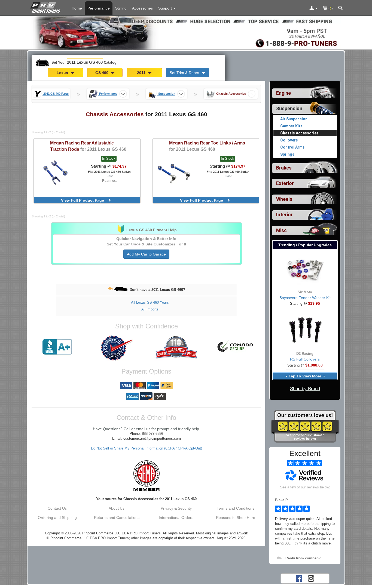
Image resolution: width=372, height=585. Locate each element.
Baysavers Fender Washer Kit (305, 297)
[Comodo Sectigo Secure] (235, 347)
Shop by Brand (305, 388)
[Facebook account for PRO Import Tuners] (299, 578)
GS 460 (102, 72)
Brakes (284, 168)
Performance (98, 8)
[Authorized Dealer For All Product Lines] (116, 348)
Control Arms (292, 147)
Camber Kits (291, 126)
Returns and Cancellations (116, 517)
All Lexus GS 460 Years (150, 302)
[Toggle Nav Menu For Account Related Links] (313, 8)
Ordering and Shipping (57, 517)
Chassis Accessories (299, 133)
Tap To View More (305, 376)
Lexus (63, 72)
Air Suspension (293, 119)
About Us (116, 508)
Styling (121, 8)
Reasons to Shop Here (235, 517)
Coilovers (289, 140)
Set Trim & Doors (185, 72)
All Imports (149, 309)
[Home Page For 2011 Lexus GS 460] (46, 7)
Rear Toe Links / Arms (207, 146)
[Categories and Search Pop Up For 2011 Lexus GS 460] (340, 8)
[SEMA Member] (146, 475)
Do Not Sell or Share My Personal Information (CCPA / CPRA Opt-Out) (146, 448)
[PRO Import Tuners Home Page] (186, 32)
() (330, 8)
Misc (281, 230)
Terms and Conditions (235, 508)
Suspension (289, 108)
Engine (283, 93)
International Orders (176, 517)
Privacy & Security (176, 508)
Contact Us (57, 508)
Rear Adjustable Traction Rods (88, 146)
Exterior (285, 183)
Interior (284, 214)
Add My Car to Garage (146, 254)
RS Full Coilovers (305, 359)
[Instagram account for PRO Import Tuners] (311, 578)
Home (77, 8)
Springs (287, 154)
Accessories (142, 8)
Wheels (284, 199)
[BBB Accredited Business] (57, 347)
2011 (142, 72)
